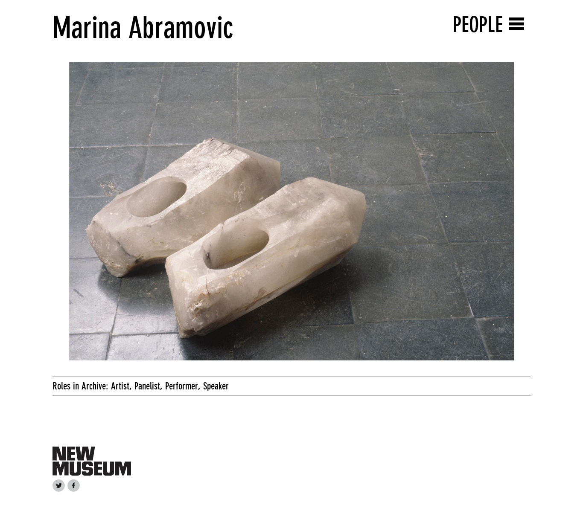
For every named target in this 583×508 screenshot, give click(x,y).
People (478, 24)
